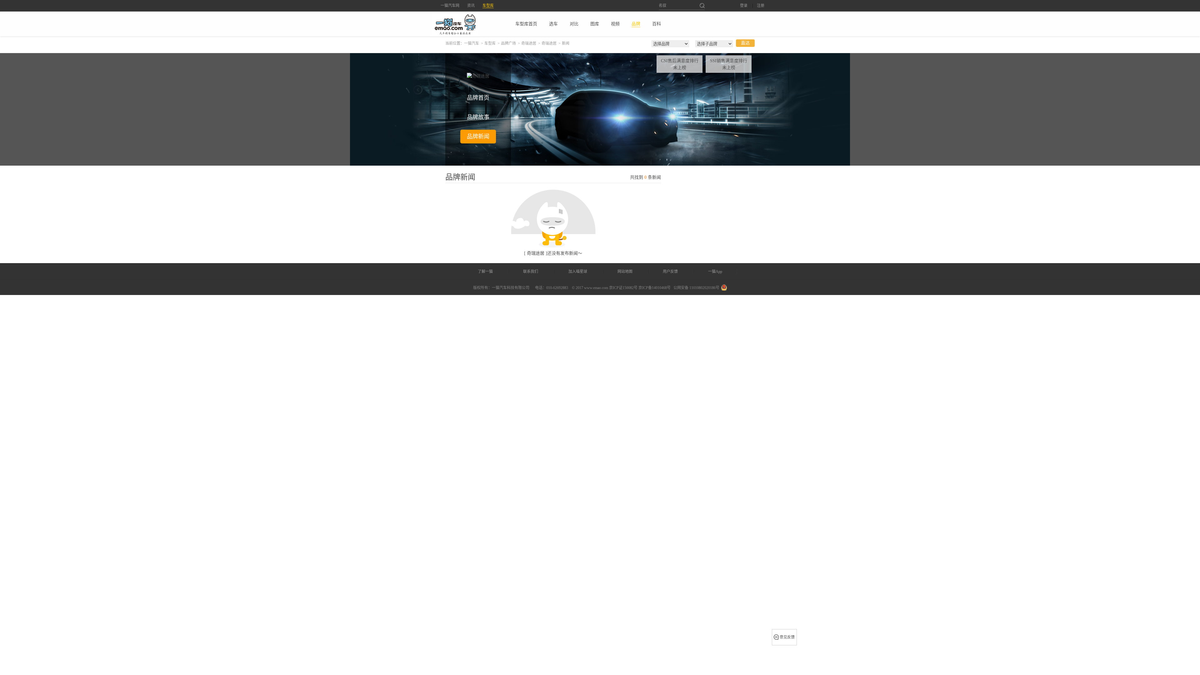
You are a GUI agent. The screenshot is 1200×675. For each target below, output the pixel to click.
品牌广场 (508, 43)
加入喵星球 (577, 271)
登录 (744, 6)
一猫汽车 (471, 43)
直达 (745, 43)
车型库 (488, 5)
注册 (760, 6)
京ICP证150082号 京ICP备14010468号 (640, 288)
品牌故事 (478, 117)
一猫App (715, 271)
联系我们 (530, 271)
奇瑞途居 (528, 43)
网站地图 (625, 271)
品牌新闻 (478, 136)
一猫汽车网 (450, 5)
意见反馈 (787, 637)
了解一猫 (485, 271)
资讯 (471, 5)
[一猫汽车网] (466, 24)
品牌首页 (478, 98)
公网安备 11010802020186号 (696, 288)
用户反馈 (670, 271)
